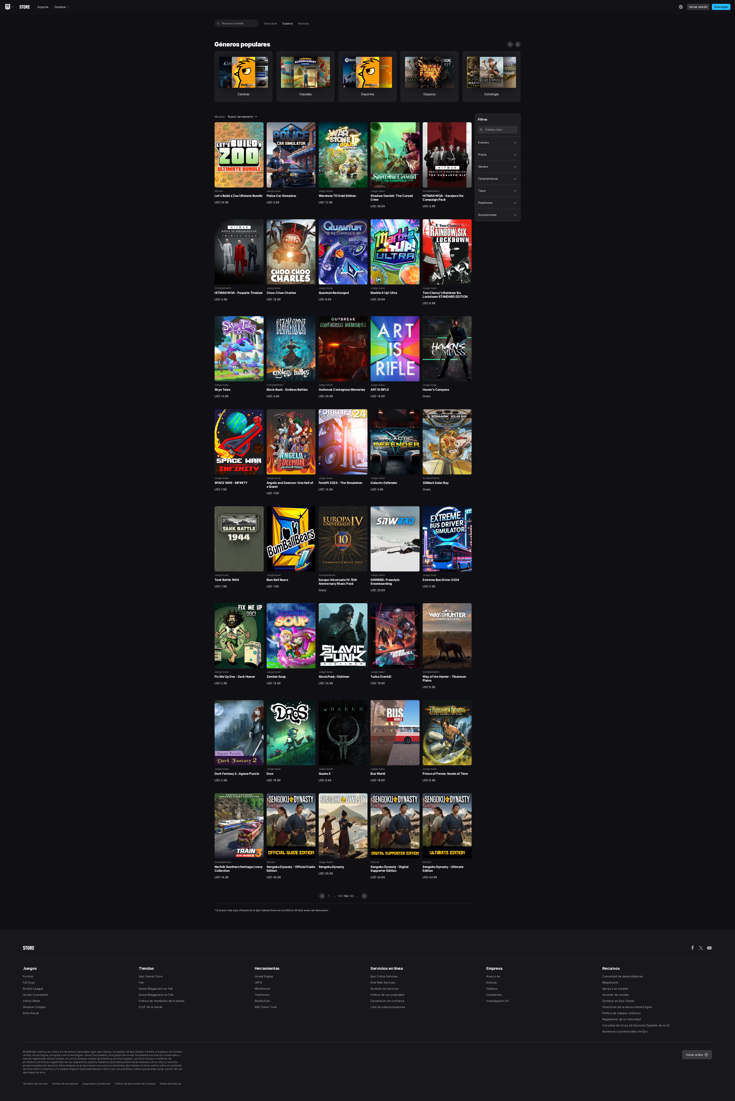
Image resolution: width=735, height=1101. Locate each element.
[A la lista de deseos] (259, 126)
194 (346, 896)
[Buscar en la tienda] (218, 23)
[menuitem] (270, 23)
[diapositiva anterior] (510, 44)
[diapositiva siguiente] (518, 44)
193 (340, 896)
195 (351, 896)
